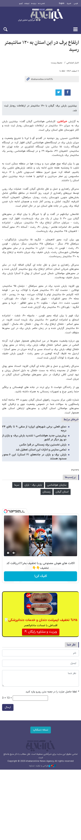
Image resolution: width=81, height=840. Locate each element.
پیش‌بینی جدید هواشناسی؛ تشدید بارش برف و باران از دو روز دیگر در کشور (34, 437)
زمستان (46, 492)
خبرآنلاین (40, 15)
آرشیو (21, 3)
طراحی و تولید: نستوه (39, 766)
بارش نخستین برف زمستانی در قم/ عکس (42, 445)
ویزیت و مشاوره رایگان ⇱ (41, 631)
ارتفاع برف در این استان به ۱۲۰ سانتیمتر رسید (41, 46)
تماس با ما (41, 3)
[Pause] (8, 552)
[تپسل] (6, 511)
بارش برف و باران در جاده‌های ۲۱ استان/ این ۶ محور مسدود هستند (34, 456)
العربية (69, 3)
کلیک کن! (40, 576)
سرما (16, 485)
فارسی (76, 3)
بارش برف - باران (33, 485)
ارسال (8, 707)
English (61, 3)
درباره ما (33, 3)
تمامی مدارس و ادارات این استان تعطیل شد (41, 450)
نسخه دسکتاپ (40, 730)
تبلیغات (26, 3)
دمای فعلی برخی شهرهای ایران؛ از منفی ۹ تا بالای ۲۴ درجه (34, 429)
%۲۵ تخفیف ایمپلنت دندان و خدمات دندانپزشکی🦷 (40, 620)
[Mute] (13, 552)
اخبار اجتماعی (72, 63)
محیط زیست (56, 63)
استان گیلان (62, 492)
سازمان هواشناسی (56, 485)
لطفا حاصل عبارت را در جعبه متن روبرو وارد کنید (52, 692)
